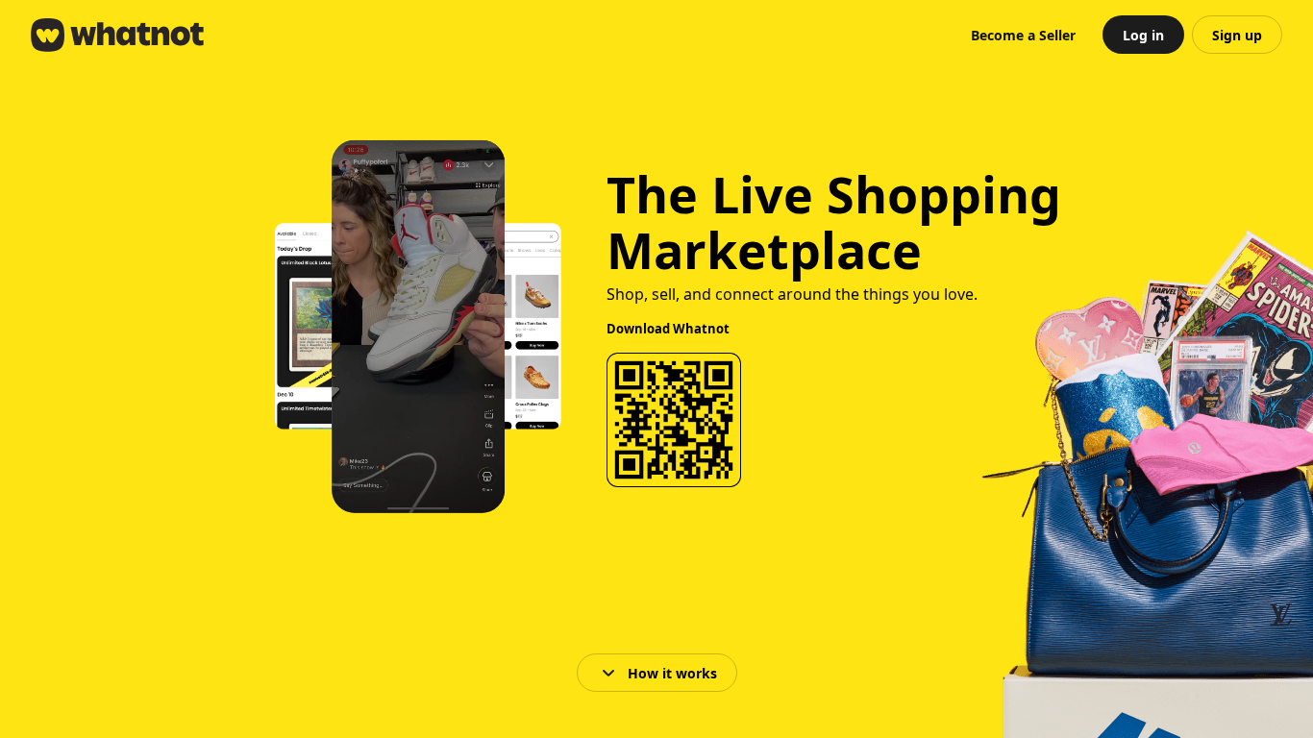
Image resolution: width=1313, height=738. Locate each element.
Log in (1143, 35)
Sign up (1237, 35)
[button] (1023, 34)
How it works (672, 673)
